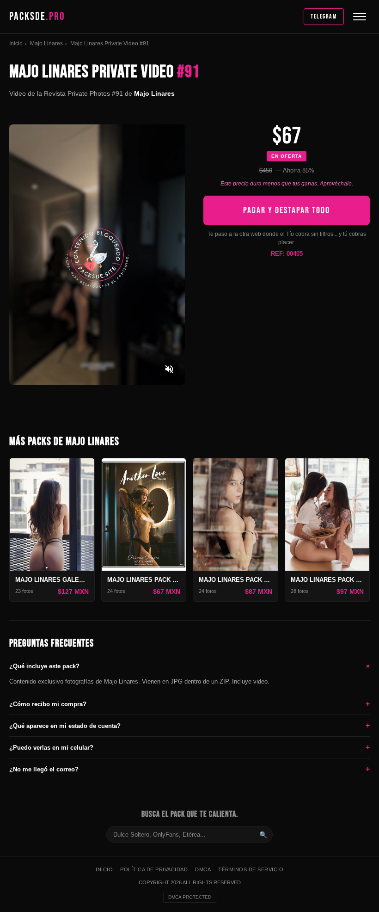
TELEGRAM (324, 16)
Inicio (16, 43)
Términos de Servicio (250, 869)
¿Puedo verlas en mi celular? (189, 747)
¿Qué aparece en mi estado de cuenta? (189, 725)
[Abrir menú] (359, 16)
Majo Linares (46, 43)
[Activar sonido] (169, 369)
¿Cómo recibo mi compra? (189, 704)
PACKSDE (37, 16)
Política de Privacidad (154, 869)
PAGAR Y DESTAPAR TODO (286, 210)
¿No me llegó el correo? (189, 769)
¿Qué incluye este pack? (189, 666)
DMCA (203, 869)
